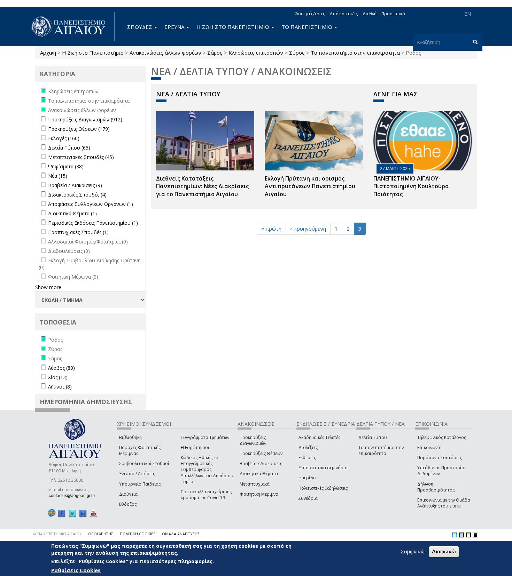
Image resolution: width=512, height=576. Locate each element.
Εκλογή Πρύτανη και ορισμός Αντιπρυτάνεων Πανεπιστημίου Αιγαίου (310, 186)
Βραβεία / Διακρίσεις (261, 463)
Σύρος (297, 52)
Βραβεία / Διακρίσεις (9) (75, 185)
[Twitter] (72, 513)
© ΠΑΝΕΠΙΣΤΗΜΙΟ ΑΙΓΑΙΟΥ (57, 533)
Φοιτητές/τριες (309, 14)
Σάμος (215, 52)
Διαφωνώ (444, 551)
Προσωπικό (393, 14)
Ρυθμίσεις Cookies (76, 570)
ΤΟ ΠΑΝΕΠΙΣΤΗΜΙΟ (307, 26)
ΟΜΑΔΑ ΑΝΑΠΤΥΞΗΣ (181, 533)
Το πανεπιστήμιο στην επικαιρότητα (355, 52)
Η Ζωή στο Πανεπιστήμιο (93, 52)
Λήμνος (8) (60, 386)
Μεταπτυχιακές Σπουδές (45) (81, 157)
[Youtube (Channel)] (93, 513)
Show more (48, 287)
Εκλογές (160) (63, 138)
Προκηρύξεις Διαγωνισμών (253, 440)
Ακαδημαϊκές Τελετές (319, 437)
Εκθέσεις (307, 458)
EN (467, 13)
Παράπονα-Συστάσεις (439, 458)
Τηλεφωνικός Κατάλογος (441, 437)
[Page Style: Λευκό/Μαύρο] (468, 535)
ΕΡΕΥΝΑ (175, 26)
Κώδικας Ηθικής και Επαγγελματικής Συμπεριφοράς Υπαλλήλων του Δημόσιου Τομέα (207, 470)
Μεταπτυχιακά (255, 484)
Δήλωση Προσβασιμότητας (436, 487)
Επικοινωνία (429, 447)
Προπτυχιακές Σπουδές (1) (78, 232)
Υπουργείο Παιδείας (140, 484)
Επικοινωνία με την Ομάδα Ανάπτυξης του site (443, 503)
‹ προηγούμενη (308, 228)
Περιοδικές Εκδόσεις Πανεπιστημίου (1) (93, 222)
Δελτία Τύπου (372, 437)
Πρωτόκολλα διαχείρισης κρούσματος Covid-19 (206, 495)
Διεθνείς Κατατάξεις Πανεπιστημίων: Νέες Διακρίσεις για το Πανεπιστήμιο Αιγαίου (202, 186)
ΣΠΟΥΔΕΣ (140, 26)
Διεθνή (370, 14)
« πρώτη (271, 228)
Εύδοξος (128, 504)
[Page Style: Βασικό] (454, 535)
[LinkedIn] (83, 513)
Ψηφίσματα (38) (66, 166)
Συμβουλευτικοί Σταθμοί (144, 463)
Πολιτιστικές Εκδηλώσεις (323, 488)
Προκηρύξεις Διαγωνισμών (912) (85, 119)
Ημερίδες (307, 478)
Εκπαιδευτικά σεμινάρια (323, 468)
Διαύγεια (128, 494)
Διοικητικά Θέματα (259, 474)
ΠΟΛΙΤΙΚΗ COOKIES (137, 533)
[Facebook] (61, 513)
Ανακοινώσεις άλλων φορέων (165, 52)
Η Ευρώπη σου (196, 447)
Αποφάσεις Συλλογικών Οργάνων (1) (90, 204)
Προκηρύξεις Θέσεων (261, 453)
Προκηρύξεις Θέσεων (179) (79, 129)
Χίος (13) (58, 377)
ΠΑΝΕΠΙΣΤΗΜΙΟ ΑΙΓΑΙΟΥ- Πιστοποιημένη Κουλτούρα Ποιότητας (411, 186)
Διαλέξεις (308, 447)
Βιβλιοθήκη (130, 437)
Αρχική (48, 52)
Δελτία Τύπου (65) (69, 147)
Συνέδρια (308, 498)
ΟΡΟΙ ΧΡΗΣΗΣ (100, 533)
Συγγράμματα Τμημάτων (205, 437)
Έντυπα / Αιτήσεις (137, 474)
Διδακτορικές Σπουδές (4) (77, 194)
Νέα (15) (57, 176)
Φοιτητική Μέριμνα (259, 494)
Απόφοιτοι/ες (344, 14)
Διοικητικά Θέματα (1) (72, 213)
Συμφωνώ (413, 551)
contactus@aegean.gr (72, 495)
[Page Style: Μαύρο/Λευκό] (475, 535)
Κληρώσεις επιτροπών (255, 52)
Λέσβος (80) (61, 368)
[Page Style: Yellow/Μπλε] (461, 535)
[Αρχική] (72, 26)
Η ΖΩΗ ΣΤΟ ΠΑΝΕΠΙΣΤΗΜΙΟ (233, 26)
